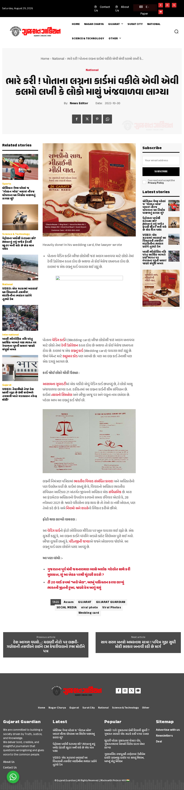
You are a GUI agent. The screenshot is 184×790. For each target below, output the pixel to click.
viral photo (89, 607)
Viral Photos (111, 607)
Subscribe (161, 172)
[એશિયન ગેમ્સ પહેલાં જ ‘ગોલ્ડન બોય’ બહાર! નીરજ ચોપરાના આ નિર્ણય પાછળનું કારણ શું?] (20, 167)
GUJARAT (85, 602)
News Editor (79, 104)
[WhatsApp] (107, 119)
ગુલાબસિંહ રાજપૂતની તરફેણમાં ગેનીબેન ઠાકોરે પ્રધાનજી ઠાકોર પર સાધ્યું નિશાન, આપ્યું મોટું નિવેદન (124, 758)
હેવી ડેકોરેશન (69, 346)
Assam (69, 602)
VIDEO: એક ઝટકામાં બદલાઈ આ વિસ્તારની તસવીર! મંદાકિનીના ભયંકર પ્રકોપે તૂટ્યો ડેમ (19, 294)
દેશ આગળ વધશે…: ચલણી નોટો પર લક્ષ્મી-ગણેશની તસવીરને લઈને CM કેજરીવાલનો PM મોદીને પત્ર (46, 647)
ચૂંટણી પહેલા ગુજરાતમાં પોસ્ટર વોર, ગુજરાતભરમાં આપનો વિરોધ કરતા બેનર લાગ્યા (124, 744)
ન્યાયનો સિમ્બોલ (61, 395)
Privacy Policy (156, 183)
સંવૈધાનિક (114, 492)
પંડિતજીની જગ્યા (79, 542)
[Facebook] (160, 5)
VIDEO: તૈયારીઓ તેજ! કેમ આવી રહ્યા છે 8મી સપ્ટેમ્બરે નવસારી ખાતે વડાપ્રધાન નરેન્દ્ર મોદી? (19, 394)
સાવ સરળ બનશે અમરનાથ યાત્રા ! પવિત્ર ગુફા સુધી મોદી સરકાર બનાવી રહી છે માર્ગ (138, 644)
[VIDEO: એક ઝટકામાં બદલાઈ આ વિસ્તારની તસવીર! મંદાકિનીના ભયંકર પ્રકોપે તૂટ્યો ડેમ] (20, 267)
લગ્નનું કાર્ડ (77, 351)
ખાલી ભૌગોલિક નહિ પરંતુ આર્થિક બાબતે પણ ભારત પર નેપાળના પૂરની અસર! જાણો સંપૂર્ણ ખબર (19, 344)
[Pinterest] (97, 119)
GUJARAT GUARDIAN (110, 602)
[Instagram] (167, 5)
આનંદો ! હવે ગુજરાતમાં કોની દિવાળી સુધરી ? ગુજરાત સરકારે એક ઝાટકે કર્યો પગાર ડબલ (126, 732)
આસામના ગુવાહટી (54, 384)
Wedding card (89, 613)
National (58, 59)
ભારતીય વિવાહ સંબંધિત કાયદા (93, 481)
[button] (176, 31)
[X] (174, 5)
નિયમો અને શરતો (77, 508)
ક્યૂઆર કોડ (70, 356)
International (10, 334)
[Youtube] (160, 12)
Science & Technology (16, 234)
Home (45, 59)
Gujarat (6, 385)
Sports (6, 184)
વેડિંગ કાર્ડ (58, 340)
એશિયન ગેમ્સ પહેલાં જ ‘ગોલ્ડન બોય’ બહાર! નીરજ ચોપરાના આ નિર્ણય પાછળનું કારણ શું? (18, 193)
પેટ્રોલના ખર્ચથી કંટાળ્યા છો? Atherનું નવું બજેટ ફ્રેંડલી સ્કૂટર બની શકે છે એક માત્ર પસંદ (19, 243)
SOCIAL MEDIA (67, 607)
